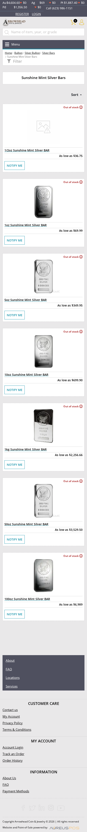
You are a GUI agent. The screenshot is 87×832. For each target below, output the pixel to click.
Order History (13, 760)
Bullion (18, 53)
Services (12, 686)
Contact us (10, 710)
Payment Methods (16, 791)
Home (8, 53)
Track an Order (13, 754)
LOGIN (36, 14)
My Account (11, 716)
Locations (13, 677)
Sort (75, 94)
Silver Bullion (32, 53)
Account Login (13, 747)
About (10, 660)
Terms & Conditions (17, 729)
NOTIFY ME (14, 166)
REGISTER (22, 14)
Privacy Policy (13, 723)
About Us (9, 778)
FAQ (9, 669)
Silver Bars (48, 53)
